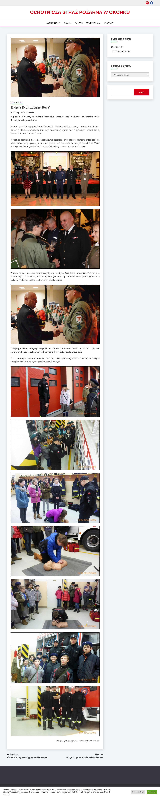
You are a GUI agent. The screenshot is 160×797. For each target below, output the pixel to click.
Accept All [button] (151, 792)
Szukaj (141, 92)
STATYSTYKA (92, 23)
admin (31, 112)
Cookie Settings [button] (138, 792)
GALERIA (79, 23)
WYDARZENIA (17, 102)
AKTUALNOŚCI (53, 23)
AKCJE (116, 47)
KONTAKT (109, 23)
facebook (151, 2)
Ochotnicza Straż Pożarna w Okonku (80, 12)
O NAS (67, 23)
